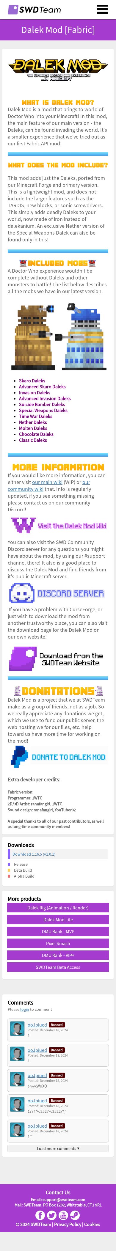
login (24, 1009)
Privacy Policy (67, 1224)
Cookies (92, 1224)
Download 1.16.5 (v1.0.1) (33, 854)
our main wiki (47, 482)
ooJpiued (37, 1025)
